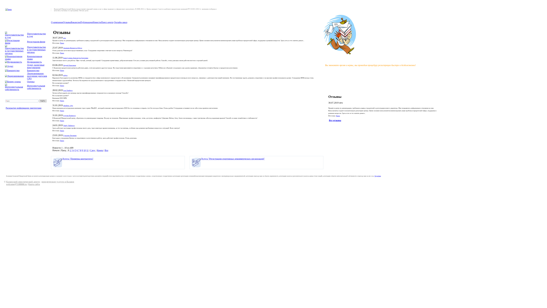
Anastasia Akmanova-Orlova (72, 48)
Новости (97, 22)
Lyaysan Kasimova (69, 115)
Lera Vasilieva (68, 90)
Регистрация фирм (36, 41)
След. (92, 150)
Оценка (30, 81)
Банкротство (33, 70)
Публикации (86, 22)
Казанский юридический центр (23, 182)
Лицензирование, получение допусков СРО (37, 76)
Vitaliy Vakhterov (69, 125)
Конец (100, 150)
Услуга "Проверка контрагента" (78, 159)
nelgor (65, 75)
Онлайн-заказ (120, 22)
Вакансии (75, 22)
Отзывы (67, 22)
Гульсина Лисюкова (69, 135)
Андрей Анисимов (69, 65)
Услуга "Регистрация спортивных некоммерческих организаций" (233, 159)
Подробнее (377, 176)
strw (64, 38)
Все (106, 150)
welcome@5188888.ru (16, 184)
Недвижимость (34, 62)
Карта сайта (34, 184)
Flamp (62, 43)
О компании (57, 22)
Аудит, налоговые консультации (35, 66)
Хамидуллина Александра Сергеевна (75, 58)
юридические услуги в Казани (58, 182)
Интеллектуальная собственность (36, 87)
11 (87, 150)
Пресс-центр (107, 22)
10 (84, 150)
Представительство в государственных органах (36, 49)
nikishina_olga (68, 105)
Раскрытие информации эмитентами (23, 108)
